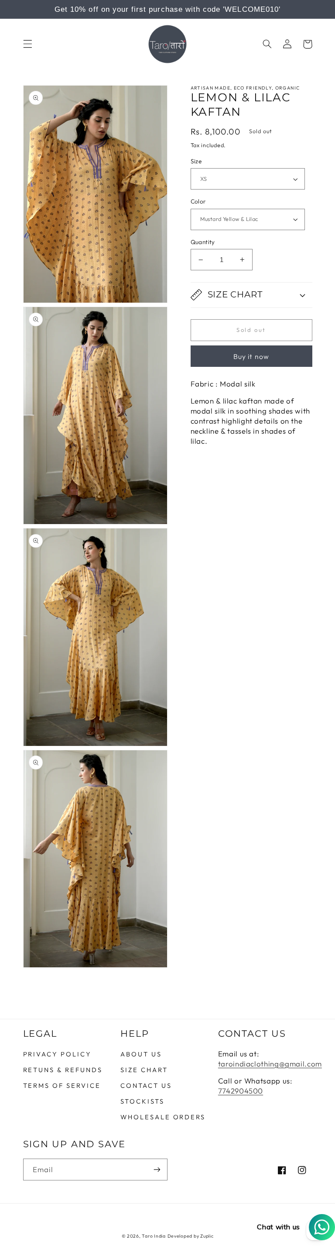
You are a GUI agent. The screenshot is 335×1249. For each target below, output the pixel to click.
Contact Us (145, 1085)
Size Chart (144, 1070)
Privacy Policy (57, 1054)
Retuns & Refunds (63, 1070)
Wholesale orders (162, 1117)
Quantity (203, 242)
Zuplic (206, 1236)
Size (196, 161)
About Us (141, 1054)
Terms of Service (62, 1085)
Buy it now (251, 356)
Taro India (153, 1236)
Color (198, 201)
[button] (27, 44)
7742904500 (240, 1090)
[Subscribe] (157, 1169)
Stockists (142, 1101)
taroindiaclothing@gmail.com (270, 1063)
